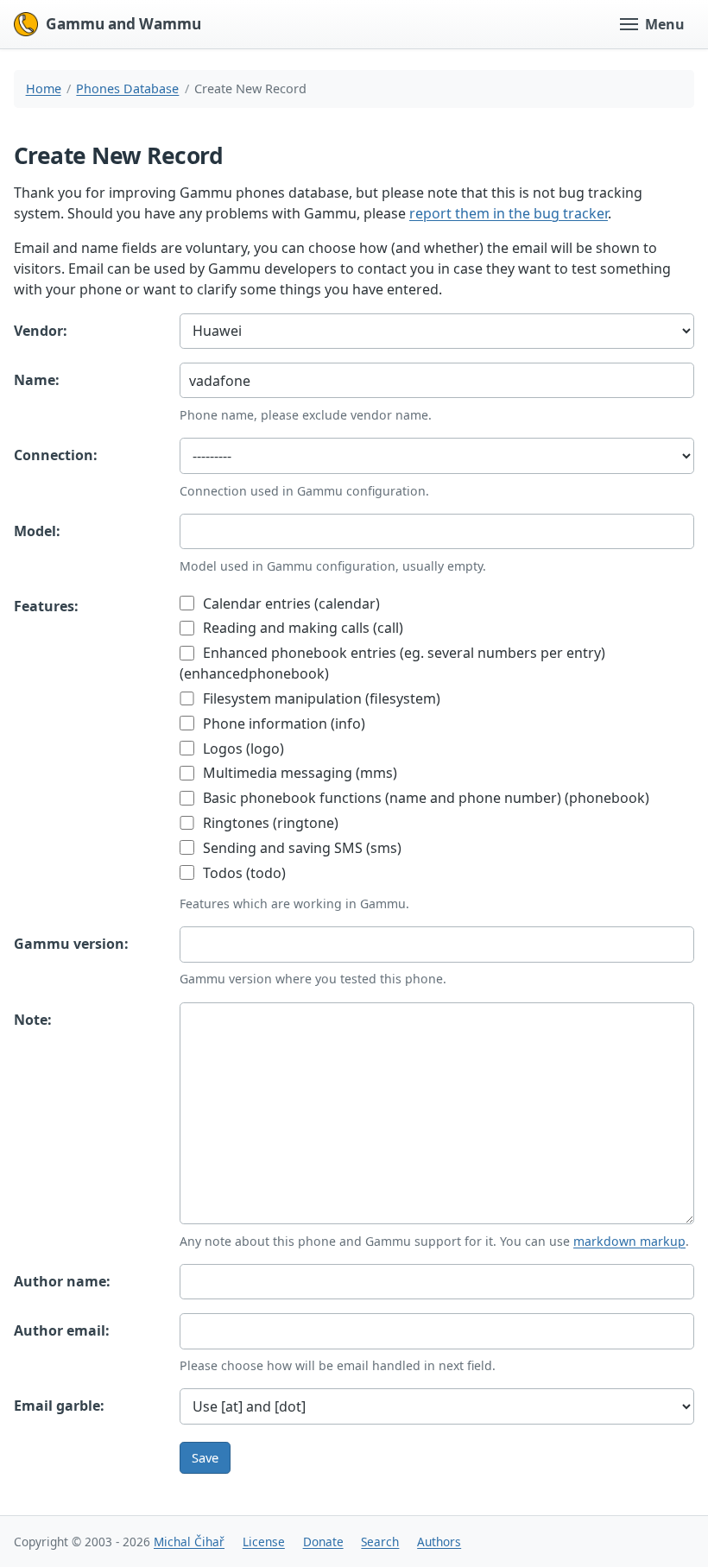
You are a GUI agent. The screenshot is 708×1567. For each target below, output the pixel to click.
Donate (323, 1541)
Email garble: (59, 1405)
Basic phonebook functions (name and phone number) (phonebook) (424, 797)
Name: (37, 379)
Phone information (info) (282, 723)
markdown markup (629, 1241)
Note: (33, 1019)
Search (380, 1541)
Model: (37, 530)
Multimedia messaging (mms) (298, 772)
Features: (46, 606)
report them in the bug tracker (508, 213)
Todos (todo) (242, 872)
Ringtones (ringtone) (268, 822)
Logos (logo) (241, 748)
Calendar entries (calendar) (289, 603)
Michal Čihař (189, 1541)
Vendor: (40, 330)
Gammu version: (71, 943)
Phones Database (127, 88)
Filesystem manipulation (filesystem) (319, 698)
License (264, 1541)
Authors (439, 1541)
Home (43, 88)
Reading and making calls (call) (301, 627)
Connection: (56, 454)
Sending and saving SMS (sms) (300, 847)
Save (205, 1457)
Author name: (62, 1281)
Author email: (62, 1330)
